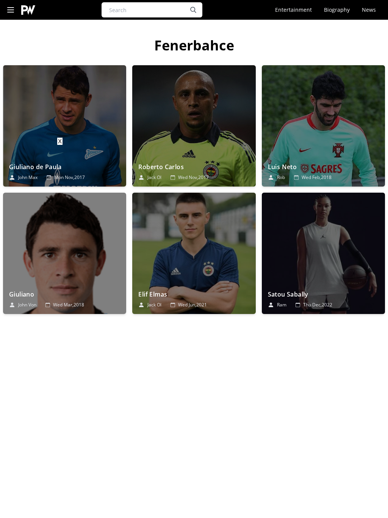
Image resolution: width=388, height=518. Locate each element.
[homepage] (28, 10)
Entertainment (293, 9)
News (369, 9)
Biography (337, 9)
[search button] (193, 10)
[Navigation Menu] (10, 10)
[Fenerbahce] (64, 126)
